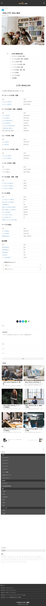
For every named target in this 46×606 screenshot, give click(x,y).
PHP (4, 499)
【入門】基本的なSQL (16, 53)
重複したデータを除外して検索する (9, 207)
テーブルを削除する (6, 118)
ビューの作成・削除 (16, 61)
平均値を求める (5, 252)
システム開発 (5, 472)
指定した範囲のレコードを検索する (9, 209)
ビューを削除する (5, 144)
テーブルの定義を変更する (7, 120)
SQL (3, 325)
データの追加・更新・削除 (17, 70)
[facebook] (20, 321)
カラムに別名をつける (6, 217)
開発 (3, 488)
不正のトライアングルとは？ (11, 592)
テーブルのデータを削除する (7, 188)
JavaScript (5, 496)
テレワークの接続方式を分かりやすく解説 (13, 597)
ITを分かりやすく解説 (23, 602)
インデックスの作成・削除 (17, 64)
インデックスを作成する (7, 155)
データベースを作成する (7, 101)
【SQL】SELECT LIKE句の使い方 (33, 382)
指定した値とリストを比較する (8, 202)
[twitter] (17, 321)
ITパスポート (5, 483)
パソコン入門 (4, 507)
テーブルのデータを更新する (7, 185)
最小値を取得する (5, 249)
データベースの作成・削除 (17, 56)
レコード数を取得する (6, 257)
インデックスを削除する (7, 158)
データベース (5, 463)
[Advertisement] (12, 283)
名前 (3, 343)
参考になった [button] (23, 265)
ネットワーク (5, 466)
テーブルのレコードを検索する (8, 199)
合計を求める (4, 254)
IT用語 (3, 454)
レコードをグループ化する (7, 214)
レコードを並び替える (6, 212)
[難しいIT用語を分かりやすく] (23, 3)
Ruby (4, 502)
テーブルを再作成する (6, 123)
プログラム (5, 469)
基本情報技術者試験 (7, 486)
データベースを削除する (7, 104)
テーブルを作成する (6, 115)
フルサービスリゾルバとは (10, 590)
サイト (3, 353)
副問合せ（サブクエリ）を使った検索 (9, 219)
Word (4, 513)
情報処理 (3, 480)
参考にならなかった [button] (23, 269)
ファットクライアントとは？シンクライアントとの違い (16, 594)
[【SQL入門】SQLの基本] (23, 321)
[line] (26, 321)
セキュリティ (5, 460)
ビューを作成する (5, 141)
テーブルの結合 (15, 75)
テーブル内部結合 (5, 230)
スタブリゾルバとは (9, 587)
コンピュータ (5, 457)
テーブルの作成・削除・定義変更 (19, 59)
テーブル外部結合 (5, 233)
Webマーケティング (7, 475)
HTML (4, 491)
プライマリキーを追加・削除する (8, 125)
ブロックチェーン (6, 478)
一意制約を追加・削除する (7, 128)
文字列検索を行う (5, 204)
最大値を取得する (5, 247)
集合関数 (13, 78)
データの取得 (14, 72)
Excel (4, 510)
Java (4, 494)
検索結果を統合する (6, 236)
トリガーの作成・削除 (16, 67)
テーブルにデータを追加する (7, 183)
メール (3, 348)
